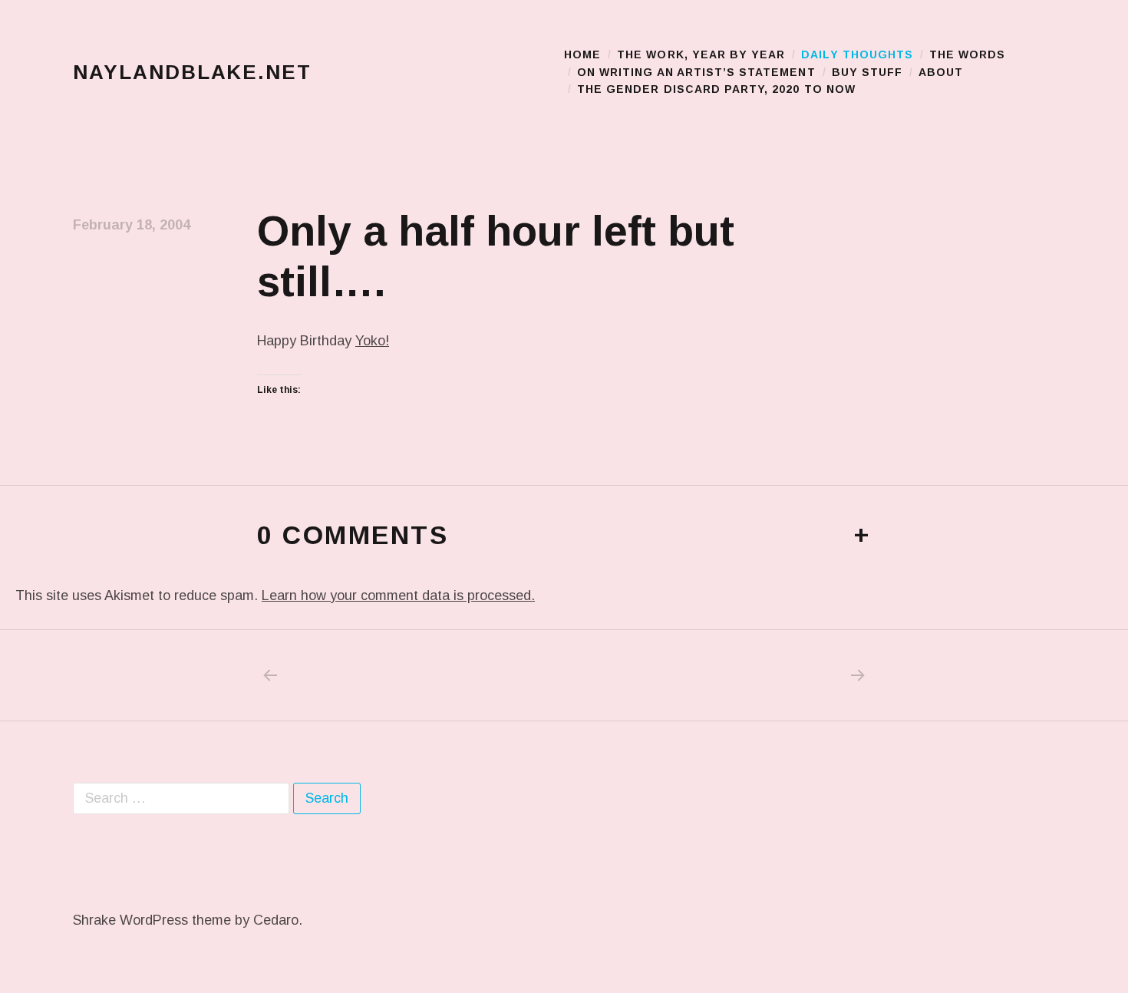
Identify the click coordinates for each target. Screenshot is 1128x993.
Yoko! (372, 340)
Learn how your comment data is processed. (398, 595)
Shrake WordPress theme (152, 920)
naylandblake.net (192, 72)
